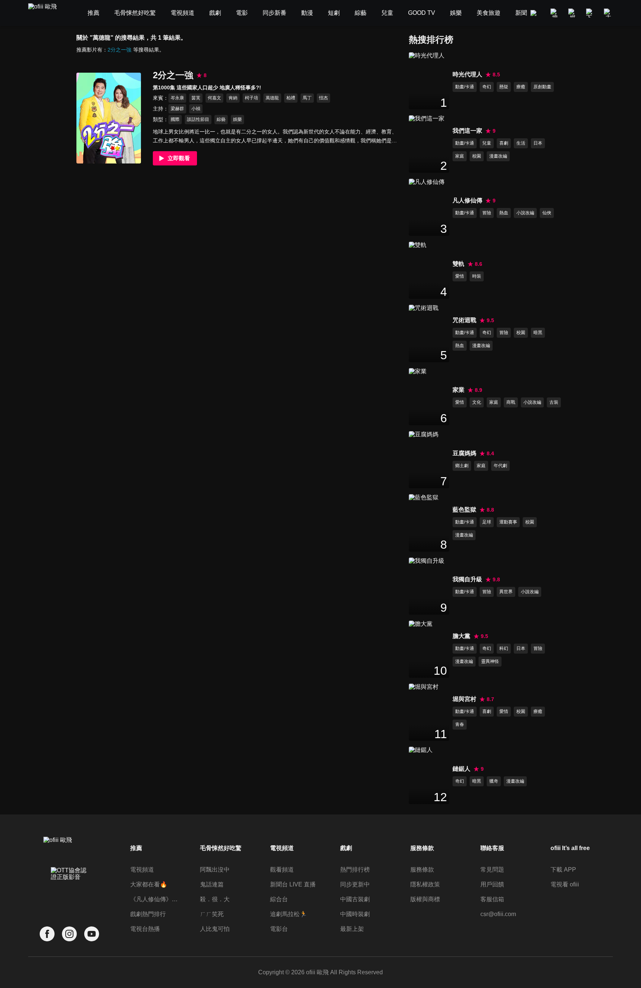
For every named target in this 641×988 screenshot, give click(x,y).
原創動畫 (542, 86)
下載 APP (563, 869)
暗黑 (537, 332)
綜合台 (279, 899)
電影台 (279, 929)
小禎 (195, 108)
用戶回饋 (492, 884)
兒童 (486, 143)
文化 (476, 402)
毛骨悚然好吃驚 (220, 848)
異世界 (506, 591)
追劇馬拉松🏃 (288, 914)
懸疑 (503, 86)
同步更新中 (355, 884)
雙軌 (458, 264)
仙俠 (546, 212)
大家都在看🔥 (148, 884)
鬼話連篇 (212, 884)
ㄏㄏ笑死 (212, 914)
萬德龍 (272, 97)
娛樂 (237, 119)
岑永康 (177, 97)
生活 (520, 143)
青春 (459, 724)
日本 (537, 143)
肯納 (233, 97)
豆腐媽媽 (464, 453)
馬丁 (307, 97)
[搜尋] (554, 13)
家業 (458, 390)
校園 (476, 156)
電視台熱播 (145, 929)
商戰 (510, 402)
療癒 (520, 86)
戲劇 (346, 848)
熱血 (503, 212)
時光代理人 (467, 74)
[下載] (590, 13)
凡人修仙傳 (467, 200)
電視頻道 (142, 869)
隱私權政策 (425, 884)
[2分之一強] (108, 118)
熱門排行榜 (355, 869)
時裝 (476, 276)
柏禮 (290, 97)
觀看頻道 (282, 869)
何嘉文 (214, 97)
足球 (486, 522)
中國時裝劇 (355, 914)
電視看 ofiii (564, 884)
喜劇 (503, 143)
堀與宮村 (464, 699)
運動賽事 (508, 522)
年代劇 (500, 465)
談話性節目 (198, 119)
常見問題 (492, 869)
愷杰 (323, 97)
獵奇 (493, 781)
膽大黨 (461, 636)
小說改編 (525, 212)
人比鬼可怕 (215, 929)
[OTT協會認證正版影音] (69, 890)
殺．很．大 (215, 899)
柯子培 (251, 97)
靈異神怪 (490, 661)
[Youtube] (91, 934)
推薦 (136, 848)
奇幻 (486, 86)
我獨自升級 (467, 579)
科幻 (503, 648)
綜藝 (221, 119)
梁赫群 (177, 108)
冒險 (486, 212)
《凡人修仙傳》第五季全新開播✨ (155, 899)
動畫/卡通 (464, 86)
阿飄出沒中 (215, 869)
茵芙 (195, 97)
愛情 (459, 276)
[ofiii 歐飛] (46, 13)
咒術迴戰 (464, 320)
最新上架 (352, 929)
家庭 (459, 156)
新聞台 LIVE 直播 (293, 884)
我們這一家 (467, 131)
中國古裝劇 (355, 899)
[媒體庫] (572, 13)
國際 (175, 119)
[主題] (608, 13)
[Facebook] (47, 934)
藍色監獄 (464, 509)
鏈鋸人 (461, 769)
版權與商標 (425, 899)
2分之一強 (119, 50)
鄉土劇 (462, 465)
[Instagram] (69, 934)
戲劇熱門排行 (148, 914)
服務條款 (422, 869)
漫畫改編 (498, 156)
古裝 (553, 402)
